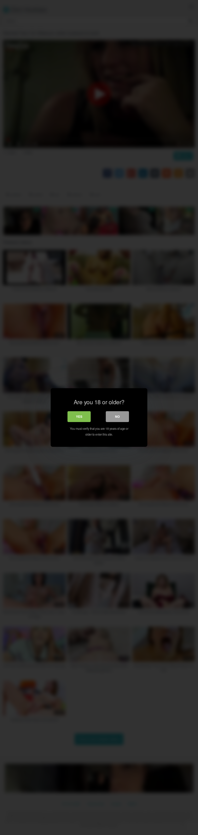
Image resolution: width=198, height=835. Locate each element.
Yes (79, 416)
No (117, 416)
